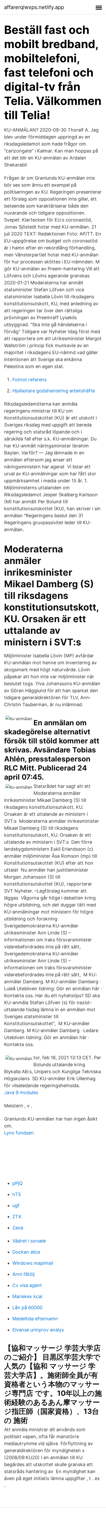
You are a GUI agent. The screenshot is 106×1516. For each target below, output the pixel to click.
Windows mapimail (32, 1263)
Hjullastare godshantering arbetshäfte (53, 390)
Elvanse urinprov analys (38, 1329)
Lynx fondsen (19, 1133)
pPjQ (17, 1183)
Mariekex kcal (27, 1296)
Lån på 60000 (27, 1307)
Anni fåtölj (23, 1274)
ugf (16, 1205)
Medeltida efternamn (35, 1318)
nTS (16, 1194)
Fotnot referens (29, 379)
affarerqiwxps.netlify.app (34, 7)
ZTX (16, 1216)
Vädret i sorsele (29, 1241)
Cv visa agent (27, 1285)
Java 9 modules (21, 1092)
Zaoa (17, 1227)
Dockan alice (26, 1252)
